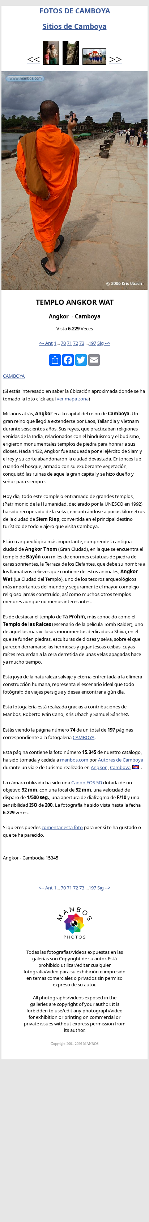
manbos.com (74, 759)
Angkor (99, 767)
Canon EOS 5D (86, 782)
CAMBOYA (14, 376)
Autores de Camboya (120, 759)
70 (63, 343)
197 (92, 343)
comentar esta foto (62, 827)
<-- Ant (46, 343)
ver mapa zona (73, 398)
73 (81, 343)
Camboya (120, 767)
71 (69, 343)
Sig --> (103, 343)
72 (75, 343)
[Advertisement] (74, 1143)
